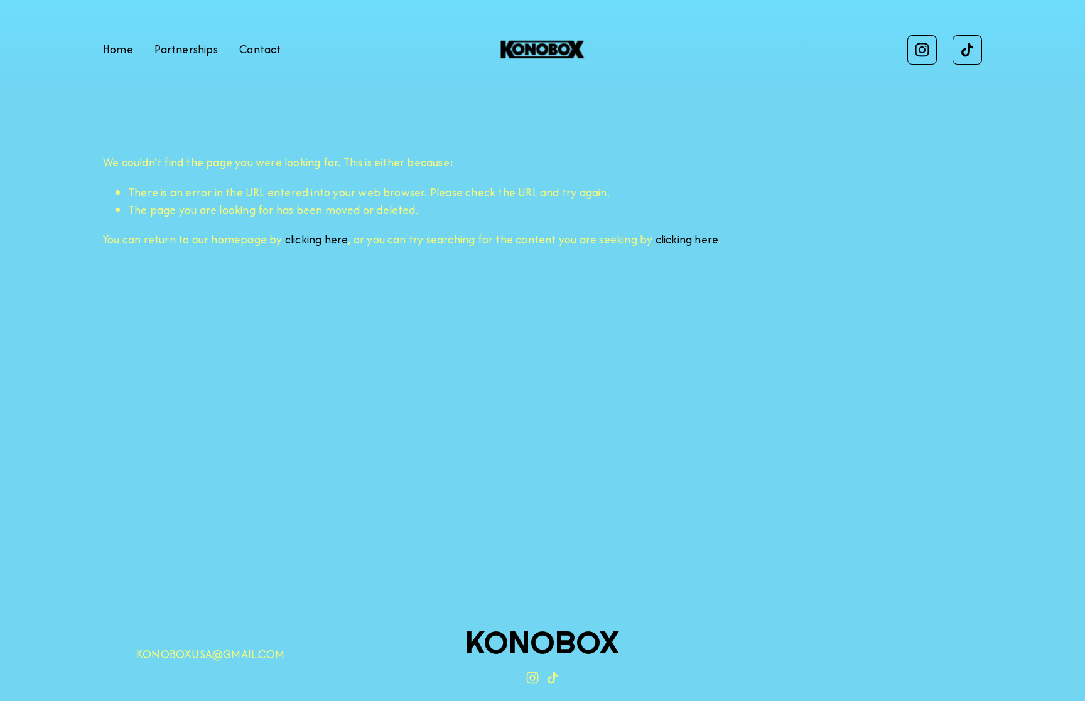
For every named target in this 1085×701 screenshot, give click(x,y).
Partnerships (185, 49)
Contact (260, 49)
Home (118, 49)
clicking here (316, 239)
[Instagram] (922, 50)
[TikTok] (967, 50)
